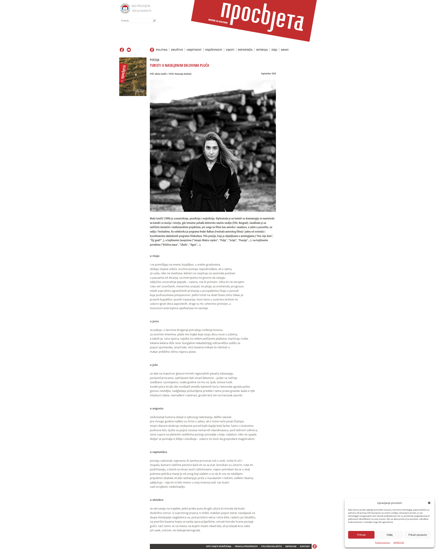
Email (129, 50)
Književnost (213, 49)
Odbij (389, 534)
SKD (124, 7)
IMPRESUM (398, 542)
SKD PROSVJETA (140, 6)
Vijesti (230, 49)
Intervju (262, 49)
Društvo (177, 49)
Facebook (122, 50)
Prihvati (361, 534)
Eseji (274, 49)
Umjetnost (194, 49)
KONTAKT (305, 546)
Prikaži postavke (417, 534)
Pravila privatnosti (246, 546)
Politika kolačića (382, 542)
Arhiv (285, 49)
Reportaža (245, 49)
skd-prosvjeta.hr (142, 10)
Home (152, 50)
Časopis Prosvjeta (254, 21)
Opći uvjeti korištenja (218, 546)
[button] (429, 503)
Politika (161, 49)
